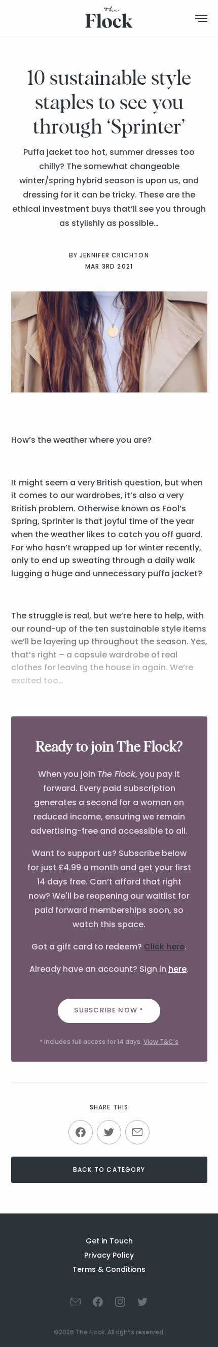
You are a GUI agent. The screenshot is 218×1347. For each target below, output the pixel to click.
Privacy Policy (109, 1255)
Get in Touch (109, 1241)
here (177, 969)
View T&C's (160, 1041)
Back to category (109, 1169)
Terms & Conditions (109, 1269)
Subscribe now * (109, 1010)
